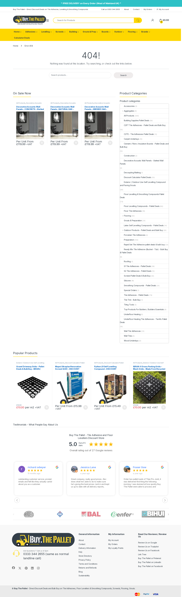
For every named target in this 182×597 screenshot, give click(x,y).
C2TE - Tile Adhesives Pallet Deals (139, 134)
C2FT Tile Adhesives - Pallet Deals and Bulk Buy (144, 125)
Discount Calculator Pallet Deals (137, 177)
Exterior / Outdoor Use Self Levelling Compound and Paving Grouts (143, 183)
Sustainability (84, 575)
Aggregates (129, 111)
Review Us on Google (147, 542)
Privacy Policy (85, 560)
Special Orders (130, 290)
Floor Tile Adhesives (133, 211)
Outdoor (118, 32)
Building (73, 32)
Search (123, 75)
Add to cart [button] (42, 143)
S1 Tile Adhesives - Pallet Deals (137, 266)
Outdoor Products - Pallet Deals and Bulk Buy (143, 230)
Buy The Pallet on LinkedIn (149, 562)
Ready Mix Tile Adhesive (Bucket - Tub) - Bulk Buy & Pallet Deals (144, 251)
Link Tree (142, 554)
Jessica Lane (88, 467)
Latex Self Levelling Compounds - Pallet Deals (144, 225)
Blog (80, 572)
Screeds (60, 32)
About (126, 9)
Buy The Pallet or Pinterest (149, 558)
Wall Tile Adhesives (132, 331)
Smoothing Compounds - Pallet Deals (140, 285)
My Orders (148, 9)
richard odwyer (37, 467)
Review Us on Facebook (148, 550)
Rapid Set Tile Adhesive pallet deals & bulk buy (144, 244)
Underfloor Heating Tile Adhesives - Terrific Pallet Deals (143, 320)
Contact (136, 9)
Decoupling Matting (132, 172)
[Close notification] (177, 3)
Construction (129, 156)
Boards (105, 32)
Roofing (127, 261)
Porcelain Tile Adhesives (134, 235)
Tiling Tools (129, 304)
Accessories (129, 106)
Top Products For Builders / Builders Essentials (144, 309)
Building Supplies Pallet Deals (136, 120)
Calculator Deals (22, 38)
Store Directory (85, 556)
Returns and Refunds (88, 568)
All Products (20, 103)
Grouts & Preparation (133, 220)
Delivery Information (87, 548)
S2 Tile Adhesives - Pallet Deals (137, 271)
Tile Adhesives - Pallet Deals (136, 295)
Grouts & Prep (89, 32)
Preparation (129, 240)
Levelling (45, 32)
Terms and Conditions (88, 564)
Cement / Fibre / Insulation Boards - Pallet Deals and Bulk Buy (144, 145)
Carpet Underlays (131, 139)
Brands (144, 32)
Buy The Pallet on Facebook (150, 566)
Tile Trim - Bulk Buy (132, 300)
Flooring (132, 32)
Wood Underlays (131, 340)
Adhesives (30, 32)
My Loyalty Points (115, 548)
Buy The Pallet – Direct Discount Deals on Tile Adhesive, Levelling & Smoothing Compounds (50, 9)
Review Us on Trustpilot (148, 546)
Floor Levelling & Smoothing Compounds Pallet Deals (142, 196)
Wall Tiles (128, 336)
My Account (164, 9)
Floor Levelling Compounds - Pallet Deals (141, 206)
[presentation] (168, 514)
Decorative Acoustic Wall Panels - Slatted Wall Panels (29, 104)
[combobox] (93, 20)
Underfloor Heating (132, 314)
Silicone (127, 280)
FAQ (80, 552)
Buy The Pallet (21, 588)
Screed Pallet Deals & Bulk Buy (137, 276)
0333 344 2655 (34, 554)
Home (16, 32)
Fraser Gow (139, 467)
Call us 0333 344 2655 (110, 9)
